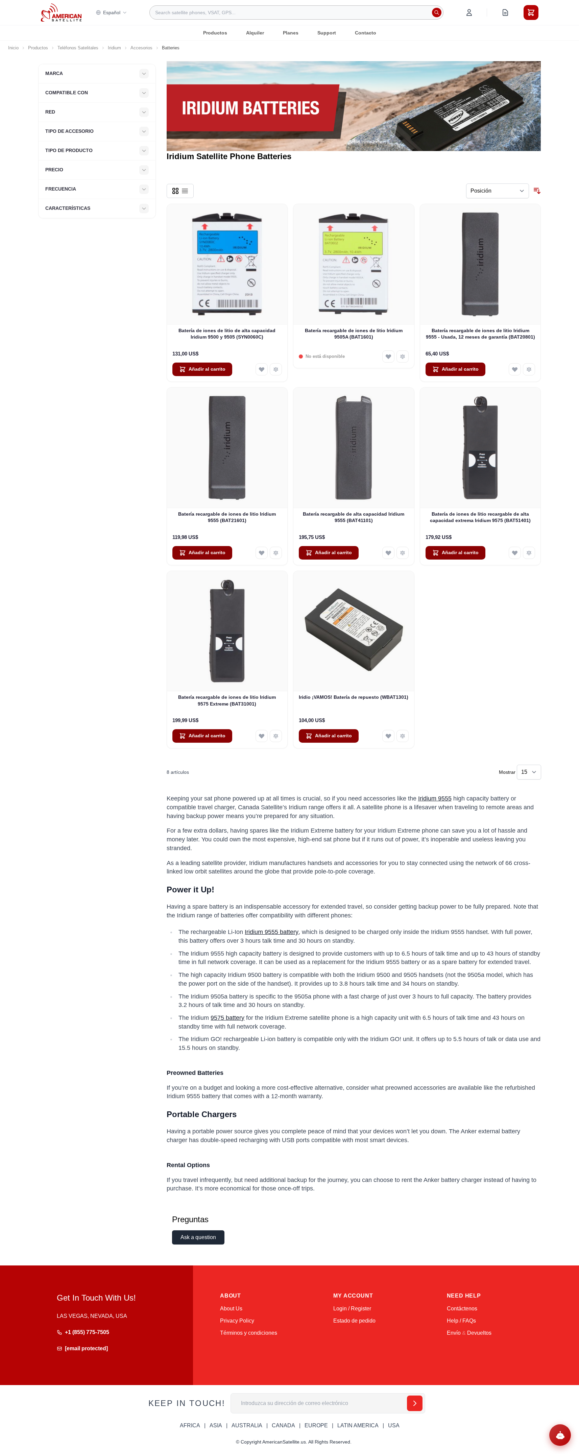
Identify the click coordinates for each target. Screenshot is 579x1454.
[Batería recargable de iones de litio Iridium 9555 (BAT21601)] (227, 448)
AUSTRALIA (247, 1425)
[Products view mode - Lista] (185, 191)
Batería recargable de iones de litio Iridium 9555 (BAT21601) (227, 517)
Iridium (114, 47)
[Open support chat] (560, 1435)
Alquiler (255, 32)
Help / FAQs (461, 1321)
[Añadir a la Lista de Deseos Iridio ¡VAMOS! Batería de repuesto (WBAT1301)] (388, 736)
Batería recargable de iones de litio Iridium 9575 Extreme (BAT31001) (227, 700)
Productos (215, 32)
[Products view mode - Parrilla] (175, 191)
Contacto (365, 32)
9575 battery (227, 1017)
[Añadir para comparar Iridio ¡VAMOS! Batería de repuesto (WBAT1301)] (402, 736)
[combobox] (296, 12)
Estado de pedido (354, 1321)
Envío (454, 1333)
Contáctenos (462, 1308)
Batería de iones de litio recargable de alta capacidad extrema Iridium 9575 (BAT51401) (480, 517)
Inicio (13, 47)
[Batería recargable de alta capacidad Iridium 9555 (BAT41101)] (353, 448)
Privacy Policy (237, 1321)
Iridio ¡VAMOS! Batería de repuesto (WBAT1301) (353, 697)
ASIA (216, 1425)
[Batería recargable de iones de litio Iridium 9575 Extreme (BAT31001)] (227, 631)
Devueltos (479, 1333)
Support (326, 32)
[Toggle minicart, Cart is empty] (531, 12)
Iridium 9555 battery (271, 932)
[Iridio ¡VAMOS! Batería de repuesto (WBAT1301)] (353, 631)
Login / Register (352, 1308)
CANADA (283, 1425)
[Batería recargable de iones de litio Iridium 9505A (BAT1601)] (353, 264)
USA (394, 1425)
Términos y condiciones (248, 1333)
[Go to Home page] (61, 12)
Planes (290, 32)
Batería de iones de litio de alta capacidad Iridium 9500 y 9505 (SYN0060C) (226, 334)
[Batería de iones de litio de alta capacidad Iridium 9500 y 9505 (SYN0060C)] (227, 264)
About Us (231, 1308)
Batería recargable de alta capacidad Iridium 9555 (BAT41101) (353, 517)
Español (111, 12)
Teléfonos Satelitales (77, 47)
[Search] (436, 12)
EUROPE (316, 1425)
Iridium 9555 (435, 798)
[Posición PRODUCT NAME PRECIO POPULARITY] (497, 190)
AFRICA (190, 1425)
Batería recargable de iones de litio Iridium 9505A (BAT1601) (354, 334)
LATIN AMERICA (358, 1425)
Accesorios (141, 47)
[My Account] (469, 12)
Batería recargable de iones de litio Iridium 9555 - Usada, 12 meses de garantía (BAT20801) (480, 334)
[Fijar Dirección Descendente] (537, 191)
